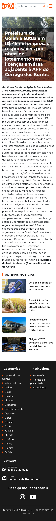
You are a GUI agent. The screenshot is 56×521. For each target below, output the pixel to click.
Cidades (9, 400)
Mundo (9, 435)
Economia (10, 404)
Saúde (8, 452)
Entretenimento (14, 409)
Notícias (9, 439)
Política (9, 448)
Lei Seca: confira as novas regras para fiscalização (40, 286)
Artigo (8, 387)
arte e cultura (13, 383)
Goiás (8, 426)
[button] (50, 6)
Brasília (9, 396)
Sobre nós (38, 375)
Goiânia (9, 422)
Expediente (39, 387)
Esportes (10, 413)
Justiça (9, 430)
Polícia (8, 443)
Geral (8, 417)
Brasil (8, 392)
